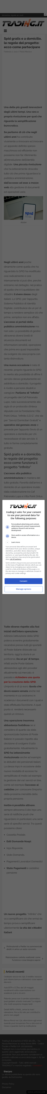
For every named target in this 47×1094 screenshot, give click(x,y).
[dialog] (23, 547)
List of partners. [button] (15, 559)
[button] (23, 542)
